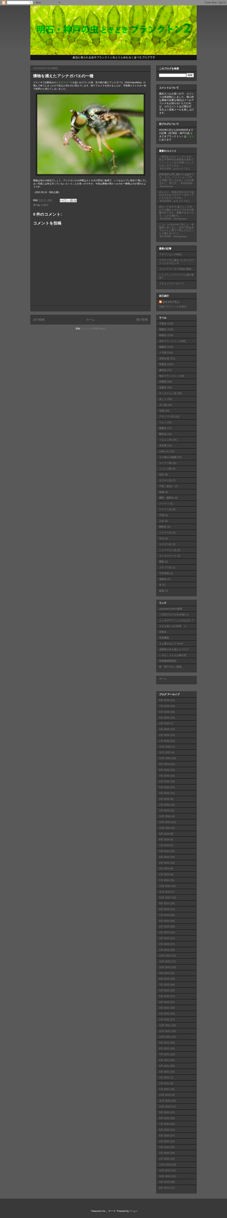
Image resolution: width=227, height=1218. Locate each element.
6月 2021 (164, 1060)
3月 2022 (164, 1007)
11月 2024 (164, 822)
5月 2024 (164, 857)
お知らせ (164, 451)
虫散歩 (163, 631)
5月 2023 (164, 926)
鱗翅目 (163, 346)
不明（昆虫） (166, 486)
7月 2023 (164, 915)
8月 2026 (164, 700)
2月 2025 (164, 804)
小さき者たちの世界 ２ (172, 626)
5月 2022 (164, 996)
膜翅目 (163, 329)
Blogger (133, 1211)
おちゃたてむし (171, 301)
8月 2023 (164, 909)
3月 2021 (164, 1077)
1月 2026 (164, 740)
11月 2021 (164, 1031)
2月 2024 (164, 874)
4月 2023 (164, 932)
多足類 (163, 445)
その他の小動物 (167, 457)
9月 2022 (164, 973)
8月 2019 (164, 1187)
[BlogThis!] (65, 200)
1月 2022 (164, 1019)
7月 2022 (164, 984)
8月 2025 (164, 769)
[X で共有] (68, 200)
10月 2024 (165, 828)
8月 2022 (164, 978)
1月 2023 (164, 949)
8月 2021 (164, 1048)
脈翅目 (163, 428)
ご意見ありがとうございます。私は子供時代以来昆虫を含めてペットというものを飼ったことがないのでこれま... (176, 161)
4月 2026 (164, 723)
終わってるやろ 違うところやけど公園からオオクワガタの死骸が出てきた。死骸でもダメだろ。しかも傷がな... (176, 211)
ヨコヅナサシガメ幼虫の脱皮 (175, 268)
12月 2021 (165, 1025)
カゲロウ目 (165, 544)
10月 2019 (165, 1176)
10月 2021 (165, 1036)
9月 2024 (164, 833)
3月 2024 (164, 868)
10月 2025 (165, 758)
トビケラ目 (165, 532)
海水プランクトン (169, 375)
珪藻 (161, 410)
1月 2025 (164, 810)
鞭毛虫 (163, 434)
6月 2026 (164, 711)
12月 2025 (165, 746)
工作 (161, 521)
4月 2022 (164, 1002)
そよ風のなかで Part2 (171, 643)
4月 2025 (164, 793)
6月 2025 (164, 781)
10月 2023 (165, 897)
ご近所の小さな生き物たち (174, 614)
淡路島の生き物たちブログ (174, 649)
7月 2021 (164, 1054)
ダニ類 (163, 405)
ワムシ (163, 422)
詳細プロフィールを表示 (172, 306)
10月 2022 (165, 967)
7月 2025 (164, 775)
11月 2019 (164, 1170)
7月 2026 (164, 706)
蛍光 (161, 538)
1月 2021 (164, 1089)
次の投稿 (39, 319)
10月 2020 (165, 1106)
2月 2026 (164, 735)
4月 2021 (164, 1071)
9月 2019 (164, 1181)
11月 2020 (164, 1100)
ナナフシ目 (165, 509)
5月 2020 (164, 1135)
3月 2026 (164, 729)
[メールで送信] (61, 200)
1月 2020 (164, 1158)
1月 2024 (164, 880)
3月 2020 (164, 1147)
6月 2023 (164, 920)
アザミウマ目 (166, 416)
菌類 (161, 561)
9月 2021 (164, 1042)
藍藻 (161, 590)
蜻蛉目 (163, 526)
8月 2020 (164, 1118)
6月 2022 (164, 990)
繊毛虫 (163, 370)
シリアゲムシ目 (167, 550)
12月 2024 (165, 816)
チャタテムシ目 (167, 393)
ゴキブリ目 (165, 567)
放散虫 (163, 579)
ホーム (90, 319)
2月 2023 (164, 944)
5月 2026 (164, 717)
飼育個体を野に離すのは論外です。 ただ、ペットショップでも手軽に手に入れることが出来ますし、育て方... (176, 179)
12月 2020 (165, 1094)
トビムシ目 (165, 439)
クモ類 (163, 352)
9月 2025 (164, 764)
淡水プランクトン (169, 341)
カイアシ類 (165, 463)
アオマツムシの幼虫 (170, 254)
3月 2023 (164, 938)
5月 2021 (164, 1065)
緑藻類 (163, 381)
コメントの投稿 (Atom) (93, 328)
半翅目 (163, 323)
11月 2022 (164, 961)
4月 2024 (164, 862)
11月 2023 (164, 891)
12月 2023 (165, 886)
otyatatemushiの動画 (170, 608)
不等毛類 (164, 573)
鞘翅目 (163, 335)
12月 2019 (165, 1164)
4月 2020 (164, 1141)
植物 (161, 492)
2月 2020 (164, 1152)
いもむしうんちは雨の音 (172, 655)
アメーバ (164, 503)
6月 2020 (164, 1129)
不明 (161, 515)
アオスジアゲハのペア (171, 283)
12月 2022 (165, 955)
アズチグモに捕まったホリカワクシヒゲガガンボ (176, 262)
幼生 (161, 474)
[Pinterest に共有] (75, 200)
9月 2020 (164, 1112)
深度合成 (164, 358)
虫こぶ (163, 399)
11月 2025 (164, 752)
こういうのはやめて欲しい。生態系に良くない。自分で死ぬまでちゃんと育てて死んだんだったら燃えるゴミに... (176, 229)
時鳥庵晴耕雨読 (167, 660)
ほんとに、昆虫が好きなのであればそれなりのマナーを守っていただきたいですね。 (176, 195)
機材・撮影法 (166, 497)
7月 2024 (164, 845)
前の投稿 (142, 319)
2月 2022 (164, 1013)
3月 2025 (164, 798)
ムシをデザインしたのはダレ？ (176, 620)
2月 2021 (164, 1083)
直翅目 (163, 387)
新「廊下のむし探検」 (171, 666)
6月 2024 (164, 851)
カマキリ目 (165, 480)
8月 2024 (164, 839)
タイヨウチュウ (167, 555)
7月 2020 (164, 1123)
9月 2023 (164, 903)
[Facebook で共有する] (71, 200)
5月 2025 (164, 787)
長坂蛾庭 (164, 637)
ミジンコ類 (165, 468)
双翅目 (44, 205)
